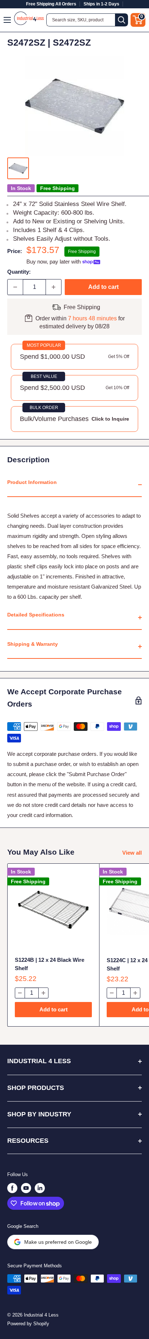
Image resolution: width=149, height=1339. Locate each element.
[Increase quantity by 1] (53, 287)
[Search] (121, 19)
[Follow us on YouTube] (26, 1188)
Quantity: (19, 272)
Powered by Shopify (28, 1323)
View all (132, 853)
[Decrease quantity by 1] (15, 287)
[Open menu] (8, 20)
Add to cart (103, 287)
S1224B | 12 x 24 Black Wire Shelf (49, 964)
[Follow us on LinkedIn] (40, 1188)
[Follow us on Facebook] (12, 1188)
